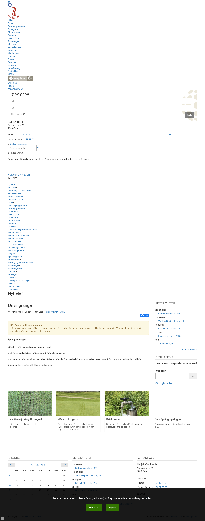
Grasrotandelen (15, 244)
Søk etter (161, 370)
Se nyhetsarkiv (190, 349)
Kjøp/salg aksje (15, 256)
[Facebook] (10, 5)
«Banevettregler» (166, 343)
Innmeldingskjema (16, 247)
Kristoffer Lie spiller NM (169, 328)
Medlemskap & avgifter (19, 235)
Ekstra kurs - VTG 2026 (169, 335)
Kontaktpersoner (16, 196)
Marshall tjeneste (16, 250)
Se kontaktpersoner (18, 144)
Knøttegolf (13, 274)
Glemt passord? (18, 113)
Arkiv (62, 311)
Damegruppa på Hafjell (19, 280)
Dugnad (11, 253)
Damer (11, 59)
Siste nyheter (52, 311)
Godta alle (94, 507)
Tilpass (112, 507)
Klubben (12, 44)
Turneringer (13, 41)
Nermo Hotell (14, 286)
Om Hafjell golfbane (17, 205)
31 (10, 475)
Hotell (10, 283)
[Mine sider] (9, 1)
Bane (10, 23)
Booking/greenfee (16, 26)
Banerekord (13, 211)
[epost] (170, 134)
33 (10, 485)
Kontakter (12, 50)
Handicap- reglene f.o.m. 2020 (22, 229)
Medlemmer (13, 53)
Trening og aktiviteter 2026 (20, 262)
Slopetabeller (14, 32)
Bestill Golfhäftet (15, 199)
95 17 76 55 (28, 134)
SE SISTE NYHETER (20, 174)
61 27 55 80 (28, 138)
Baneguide (13, 29)
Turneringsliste (15, 268)
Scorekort (12, 35)
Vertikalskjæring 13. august (171, 320)
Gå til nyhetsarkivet (164, 383)
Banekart (12, 226)
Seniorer (12, 62)
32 (10, 480)
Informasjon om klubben (19, 190)
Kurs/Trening (14, 68)
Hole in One (13, 38)
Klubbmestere (14, 241)
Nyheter (11, 184)
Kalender (12, 65)
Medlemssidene (15, 238)
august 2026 (38, 464)
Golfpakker (13, 71)
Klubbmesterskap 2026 (169, 313)
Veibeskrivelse (14, 47)
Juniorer (12, 56)
